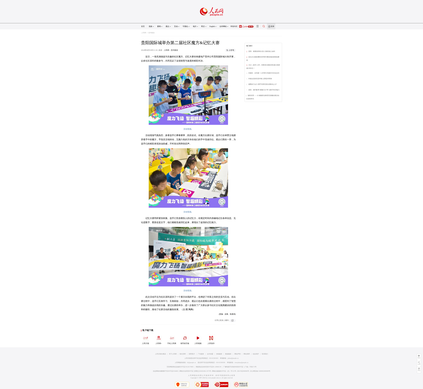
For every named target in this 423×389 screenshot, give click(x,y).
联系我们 (265, 354)
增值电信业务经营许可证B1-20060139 (208, 367)
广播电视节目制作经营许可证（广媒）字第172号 (239, 367)
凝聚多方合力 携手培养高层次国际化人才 (262, 84)
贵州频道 (151, 33)
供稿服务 (219, 354)
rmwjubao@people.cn (241, 362)
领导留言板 (184, 343)
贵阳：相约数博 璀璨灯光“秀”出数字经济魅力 (263, 90)
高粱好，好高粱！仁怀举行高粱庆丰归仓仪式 (263, 73)
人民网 (143, 33)
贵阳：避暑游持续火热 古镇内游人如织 (261, 51)
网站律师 (247, 354)
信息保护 (256, 354)
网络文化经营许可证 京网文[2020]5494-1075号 (195, 371)
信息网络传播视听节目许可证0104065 (165, 371)
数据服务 (228, 354)
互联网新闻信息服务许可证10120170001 (180, 367)
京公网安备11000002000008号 (260, 371)
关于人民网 (173, 354)
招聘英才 (192, 354)
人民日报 (145, 343)
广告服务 (201, 354)
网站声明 (237, 354)
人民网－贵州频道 (171, 50)
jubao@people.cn (233, 358)
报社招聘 (183, 354)
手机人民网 (171, 343)
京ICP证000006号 (243, 371)
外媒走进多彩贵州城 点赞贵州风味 (260, 78)
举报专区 (233, 26)
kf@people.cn (191, 362)
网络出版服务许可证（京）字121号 (224, 371)
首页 (143, 26)
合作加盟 (210, 354)
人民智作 (211, 343)
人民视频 (197, 343)
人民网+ (159, 343)
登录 (272, 26)
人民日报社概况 (160, 354)
